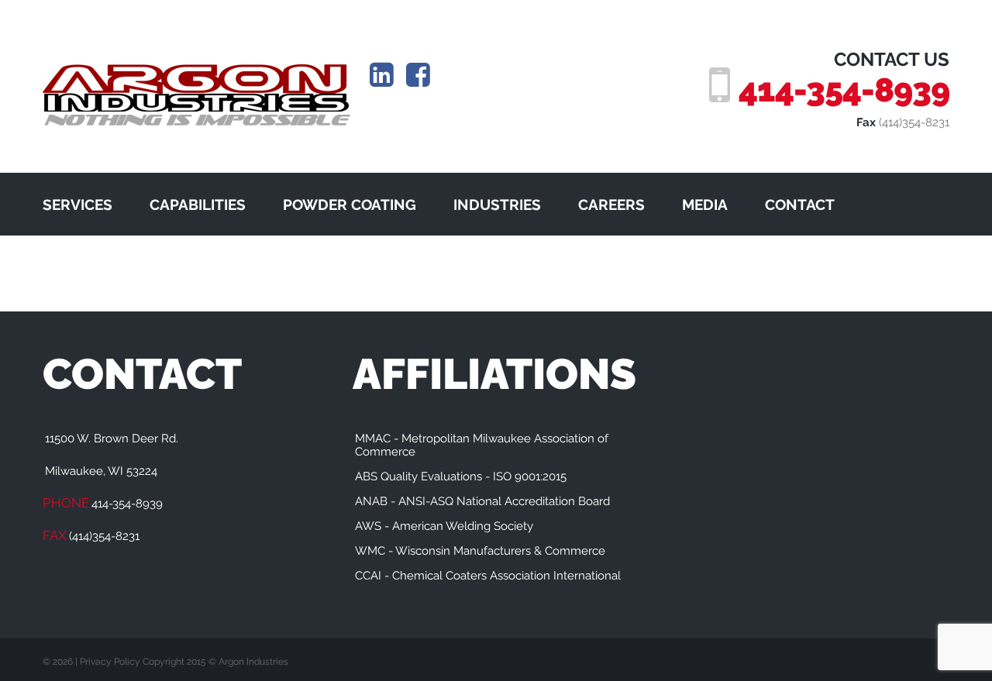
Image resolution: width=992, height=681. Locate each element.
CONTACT (800, 204)
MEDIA (705, 204)
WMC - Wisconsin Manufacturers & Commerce (480, 551)
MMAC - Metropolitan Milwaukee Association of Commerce (481, 445)
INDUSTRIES (497, 204)
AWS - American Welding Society (444, 526)
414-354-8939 (844, 90)
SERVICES (77, 204)
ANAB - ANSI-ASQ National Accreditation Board (482, 501)
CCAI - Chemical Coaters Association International (488, 576)
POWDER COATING (349, 204)
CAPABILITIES (198, 204)
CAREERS (611, 204)
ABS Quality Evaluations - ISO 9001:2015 (461, 476)
